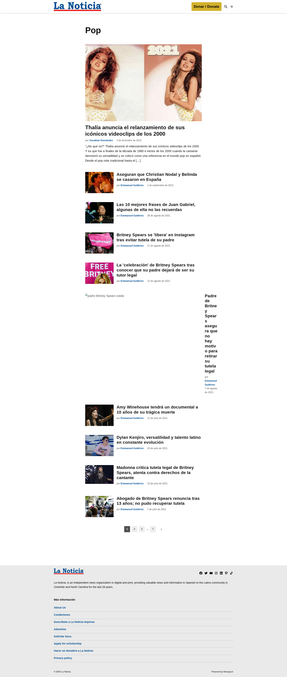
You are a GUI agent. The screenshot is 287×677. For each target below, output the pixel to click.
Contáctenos (62, 614)
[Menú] (231, 7)
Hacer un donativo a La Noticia (73, 650)
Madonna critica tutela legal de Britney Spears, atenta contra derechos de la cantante (155, 472)
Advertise (60, 629)
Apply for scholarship (67, 643)
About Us (60, 607)
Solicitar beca (62, 636)
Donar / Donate (206, 6)
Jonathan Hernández (101, 140)
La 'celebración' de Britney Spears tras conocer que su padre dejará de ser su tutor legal (156, 270)
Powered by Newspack (222, 671)
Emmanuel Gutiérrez (132, 185)
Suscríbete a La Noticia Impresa (74, 621)
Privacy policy (63, 658)
